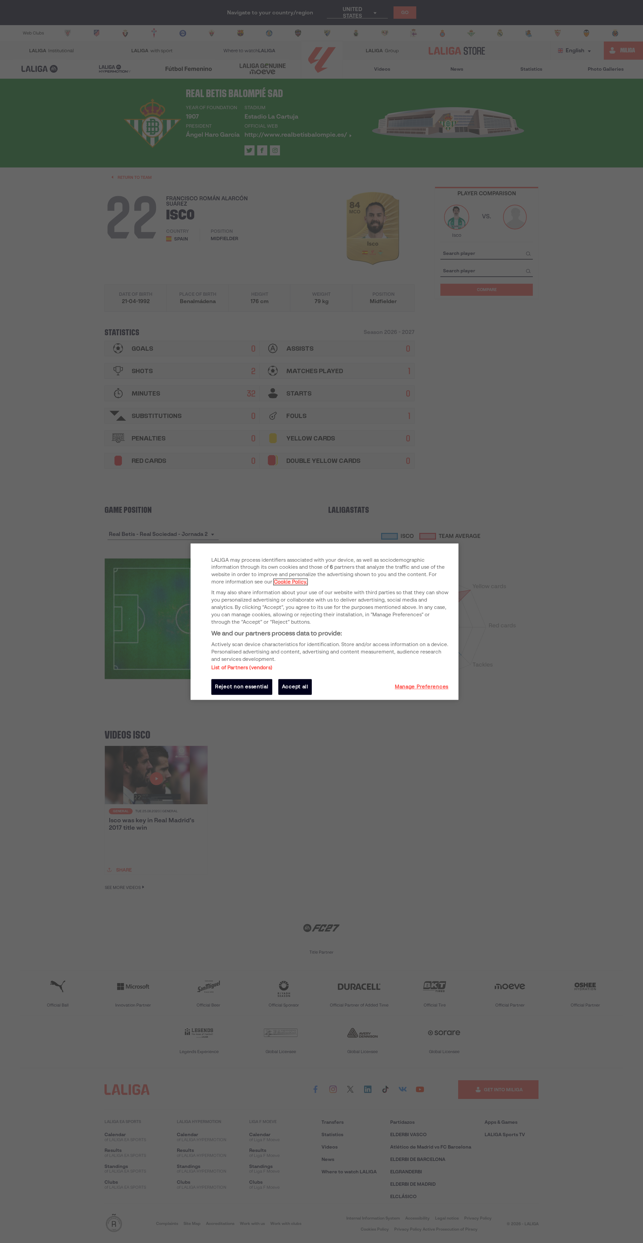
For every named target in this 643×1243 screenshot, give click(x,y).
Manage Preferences (421, 687)
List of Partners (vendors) (241, 668)
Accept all (295, 687)
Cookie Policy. (290, 582)
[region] (324, 621)
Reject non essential (242, 687)
